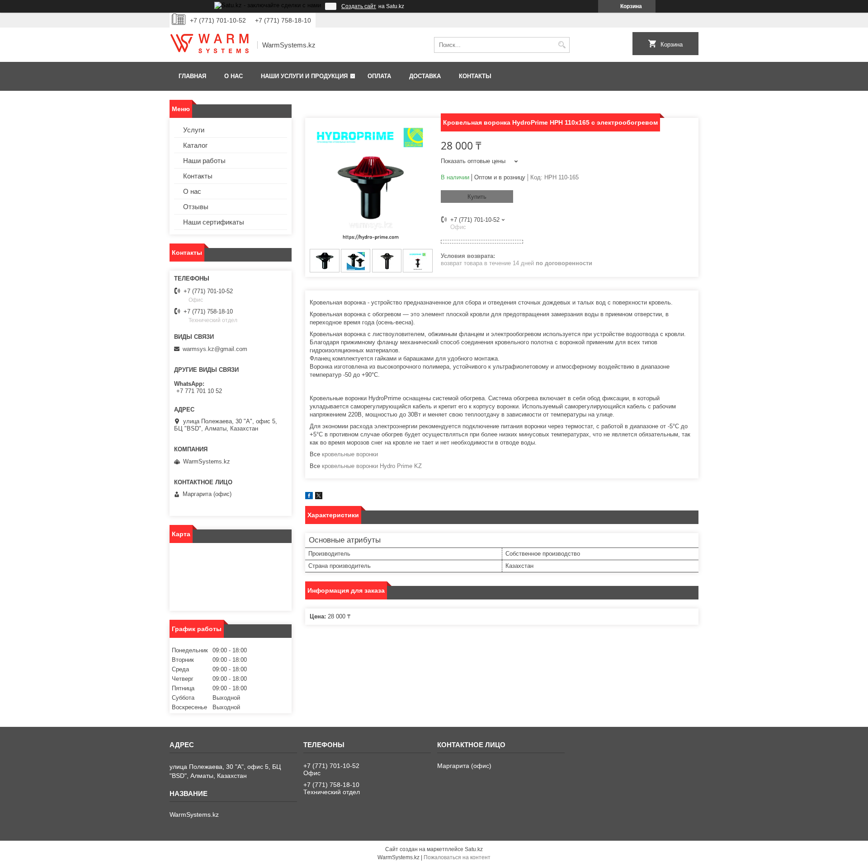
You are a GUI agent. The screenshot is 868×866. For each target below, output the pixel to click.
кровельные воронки (350, 454)
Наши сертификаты (213, 222)
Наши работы (204, 160)
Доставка (425, 76)
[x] (318, 497)
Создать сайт (358, 6)
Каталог (195, 145)
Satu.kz (474, 849)
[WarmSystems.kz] (210, 45)
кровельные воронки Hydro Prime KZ (372, 466)
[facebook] (309, 497)
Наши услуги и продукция (304, 76)
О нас (233, 76)
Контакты (475, 76)
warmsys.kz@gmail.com (215, 349)
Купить (476, 196)
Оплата (379, 76)
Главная (192, 76)
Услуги (193, 130)
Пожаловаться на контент (457, 857)
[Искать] (562, 45)
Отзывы (195, 207)
